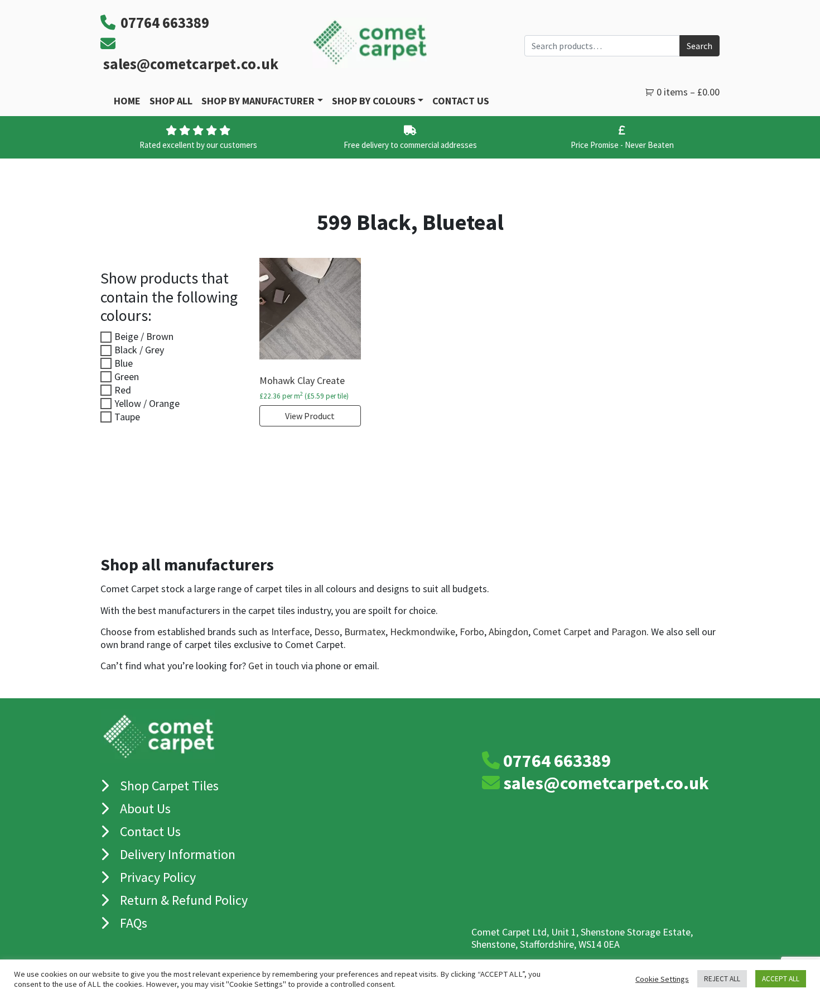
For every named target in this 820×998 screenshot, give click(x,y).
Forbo (472, 631)
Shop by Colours (374, 100)
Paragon (629, 631)
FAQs (133, 923)
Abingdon (508, 631)
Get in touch (273, 665)
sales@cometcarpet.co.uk (190, 63)
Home (127, 100)
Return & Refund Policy (184, 900)
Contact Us (460, 100)
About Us (145, 808)
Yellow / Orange (147, 403)
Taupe (127, 416)
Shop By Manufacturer (258, 100)
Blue (123, 363)
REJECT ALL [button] (722, 978)
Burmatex (364, 631)
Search (699, 45)
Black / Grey (139, 349)
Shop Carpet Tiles (169, 785)
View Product (310, 415)
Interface (290, 631)
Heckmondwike (422, 631)
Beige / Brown (143, 336)
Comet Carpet (562, 631)
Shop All (170, 100)
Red (122, 389)
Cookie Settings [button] (662, 979)
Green (126, 376)
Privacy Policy (158, 877)
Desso (327, 631)
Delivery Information (177, 854)
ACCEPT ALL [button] (780, 978)
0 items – (688, 91)
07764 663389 (557, 761)
